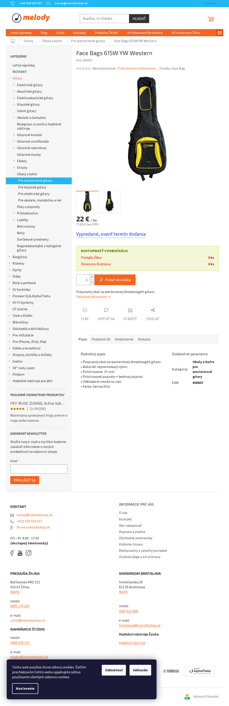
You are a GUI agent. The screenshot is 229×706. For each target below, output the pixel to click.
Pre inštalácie (23, 335)
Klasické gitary (28, 104)
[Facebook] (13, 553)
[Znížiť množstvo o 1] (92, 282)
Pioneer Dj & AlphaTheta (31, 296)
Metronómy (26, 226)
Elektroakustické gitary (35, 98)
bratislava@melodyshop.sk (140, 625)
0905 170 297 (20, 606)
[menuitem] (21, 32)
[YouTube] (21, 553)
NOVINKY (20, 71)
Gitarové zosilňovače (33, 141)
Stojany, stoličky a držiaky (32, 354)
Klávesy (18, 263)
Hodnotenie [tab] (124, 339)
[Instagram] (28, 553)
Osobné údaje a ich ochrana (139, 556)
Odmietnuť (114, 670)
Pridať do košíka (118, 280)
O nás (123, 512)
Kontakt (125, 519)
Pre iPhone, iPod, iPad (29, 341)
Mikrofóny (20, 322)
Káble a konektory (26, 348)
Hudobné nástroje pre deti (33, 381)
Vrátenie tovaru (131, 544)
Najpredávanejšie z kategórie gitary (39, 248)
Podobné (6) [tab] (101, 339)
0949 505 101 (20, 642)
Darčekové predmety (33, 239)
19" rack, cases (24, 368)
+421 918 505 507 (29, 521)
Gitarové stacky (29, 154)
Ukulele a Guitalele (31, 117)
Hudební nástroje (132, 642)
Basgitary (20, 257)
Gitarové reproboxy (32, 147)
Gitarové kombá (29, 135)
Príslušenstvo (27, 213)
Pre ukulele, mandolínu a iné (39, 200)
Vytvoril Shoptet (206, 696)
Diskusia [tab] (144, 339)
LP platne (20, 309)
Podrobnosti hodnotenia (136, 68)
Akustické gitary (29, 91)
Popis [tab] (82, 339)
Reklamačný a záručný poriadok (143, 550)
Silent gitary (26, 111)
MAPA (14, 592)
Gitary (17, 78)
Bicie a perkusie (24, 282)
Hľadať (139, 18)
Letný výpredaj (24, 65)
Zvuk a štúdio (22, 315)
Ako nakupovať (130, 525)
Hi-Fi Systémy (23, 302)
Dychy (17, 269)
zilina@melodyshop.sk (27, 620)
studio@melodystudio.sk (29, 657)
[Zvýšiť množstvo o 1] (92, 277)
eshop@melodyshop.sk (34, 515)
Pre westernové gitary (35, 180)
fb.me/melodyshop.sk (33, 527)
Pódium (18, 374)
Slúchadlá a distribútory (31, 328)
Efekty (22, 161)
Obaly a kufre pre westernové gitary (203, 369)
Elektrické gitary (29, 85)
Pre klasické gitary (32, 187)
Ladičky (22, 220)
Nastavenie (25, 688)
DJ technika (21, 289)
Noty (21, 233)
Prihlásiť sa (25, 480)
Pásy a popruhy (28, 206)
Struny (22, 167)
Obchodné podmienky (135, 538)
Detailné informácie (91, 296)
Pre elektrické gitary (33, 193)
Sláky (17, 276)
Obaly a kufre (27, 174)
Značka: (172, 68)
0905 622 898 (128, 611)
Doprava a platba (132, 531)
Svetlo (17, 361)
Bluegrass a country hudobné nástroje (39, 126)
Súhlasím (140, 670)
